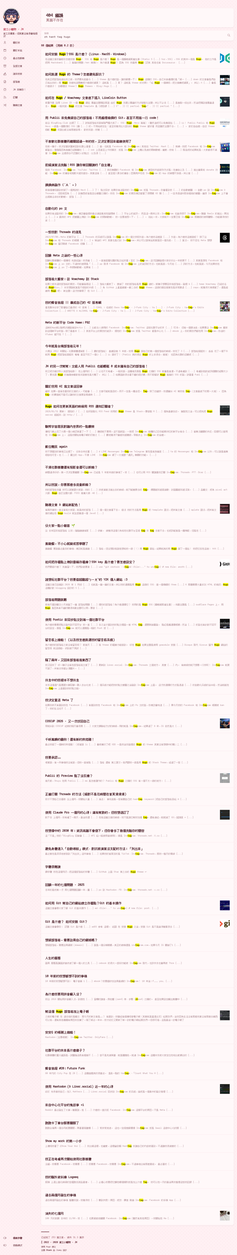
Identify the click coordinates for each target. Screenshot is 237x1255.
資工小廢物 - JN (13, 29)
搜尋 (46, 33)
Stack (49, 1250)
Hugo (48, 1246)
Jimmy (59, 1250)
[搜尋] (229, 36)
